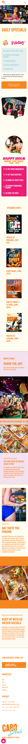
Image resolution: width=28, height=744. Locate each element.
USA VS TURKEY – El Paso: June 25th (13, 305)
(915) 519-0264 (8, 701)
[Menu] (3, 741)
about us (4, 685)
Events (3, 682)
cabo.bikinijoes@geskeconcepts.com (10, 704)
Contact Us (4, 690)
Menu (3, 679)
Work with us (5, 687)
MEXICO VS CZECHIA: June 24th (12, 338)
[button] (2, 583)
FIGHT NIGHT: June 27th (13, 272)
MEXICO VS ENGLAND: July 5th (12, 240)
